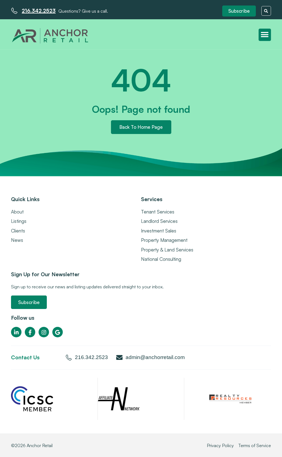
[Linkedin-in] (16, 332)
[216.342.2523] (14, 10)
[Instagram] (44, 332)
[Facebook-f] (30, 332)
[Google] (57, 332)
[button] (239, 11)
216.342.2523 (39, 10)
